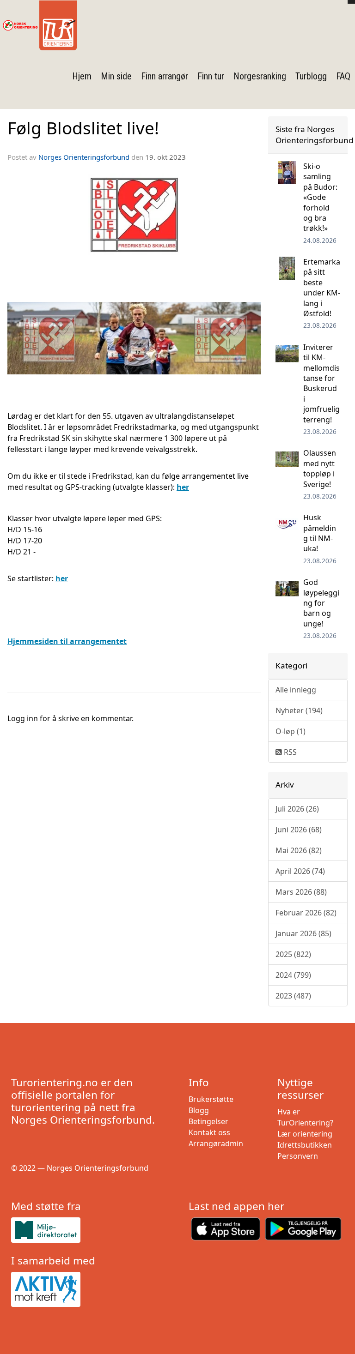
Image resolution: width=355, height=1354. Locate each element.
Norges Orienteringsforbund (83, 157)
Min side (116, 76)
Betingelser (208, 1121)
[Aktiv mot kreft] (88, 1289)
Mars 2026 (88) (301, 892)
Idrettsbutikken (304, 1145)
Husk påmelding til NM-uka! (319, 533)
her (61, 578)
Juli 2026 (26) (297, 809)
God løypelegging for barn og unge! (321, 603)
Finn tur (210, 76)
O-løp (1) (290, 731)
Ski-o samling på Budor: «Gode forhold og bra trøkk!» (320, 197)
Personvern (297, 1156)
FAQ (343, 76)
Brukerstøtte (211, 1099)
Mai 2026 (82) (298, 850)
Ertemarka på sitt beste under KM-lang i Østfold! (321, 288)
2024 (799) (293, 975)
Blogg (199, 1110)
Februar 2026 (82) (306, 913)
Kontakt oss (209, 1132)
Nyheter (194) (299, 710)
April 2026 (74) (300, 871)
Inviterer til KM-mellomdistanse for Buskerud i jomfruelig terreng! (321, 383)
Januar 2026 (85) (303, 933)
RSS (289, 752)
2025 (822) (293, 954)
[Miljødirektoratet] (88, 1230)
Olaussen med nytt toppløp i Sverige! (319, 468)
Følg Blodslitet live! (83, 127)
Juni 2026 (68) (298, 829)
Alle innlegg (295, 690)
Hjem (82, 76)
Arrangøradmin (216, 1143)
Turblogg (311, 76)
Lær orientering (304, 1134)
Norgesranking (259, 76)
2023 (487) (293, 996)
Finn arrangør (164, 76)
